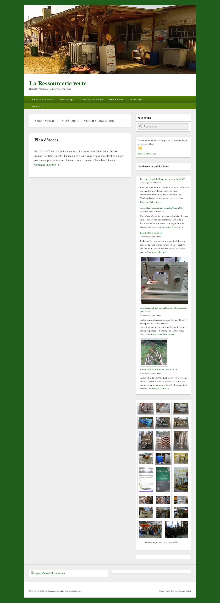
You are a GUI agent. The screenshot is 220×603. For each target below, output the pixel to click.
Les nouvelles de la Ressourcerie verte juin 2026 (162, 179)
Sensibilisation (116, 99)
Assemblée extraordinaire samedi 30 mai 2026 (161, 207)
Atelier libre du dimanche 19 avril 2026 (158, 369)
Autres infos (37, 106)
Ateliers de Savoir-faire (91, 99)
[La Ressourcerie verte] (110, 73)
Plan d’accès (46, 139)
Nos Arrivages (136, 99)
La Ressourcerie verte (57, 83)
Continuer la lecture (46, 164)
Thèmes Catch (184, 590)
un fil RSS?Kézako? (147, 153)
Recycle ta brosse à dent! (151, 232)
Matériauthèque (66, 99)
